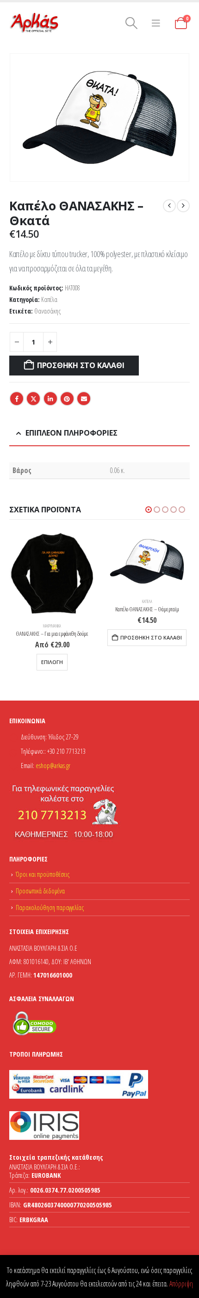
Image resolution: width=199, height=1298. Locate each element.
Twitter (33, 398)
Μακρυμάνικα (52, 626)
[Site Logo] (34, 23)
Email (83, 398)
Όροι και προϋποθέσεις (42, 874)
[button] (131, 23)
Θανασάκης (47, 311)
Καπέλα (49, 299)
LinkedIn (50, 398)
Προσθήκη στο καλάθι (80, 365)
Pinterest (67, 398)
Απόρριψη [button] (181, 1284)
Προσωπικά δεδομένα (40, 890)
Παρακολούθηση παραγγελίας (50, 907)
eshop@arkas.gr (53, 765)
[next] (183, 205)
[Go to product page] (52, 573)
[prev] (169, 205)
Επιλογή (52, 662)
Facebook (16, 398)
